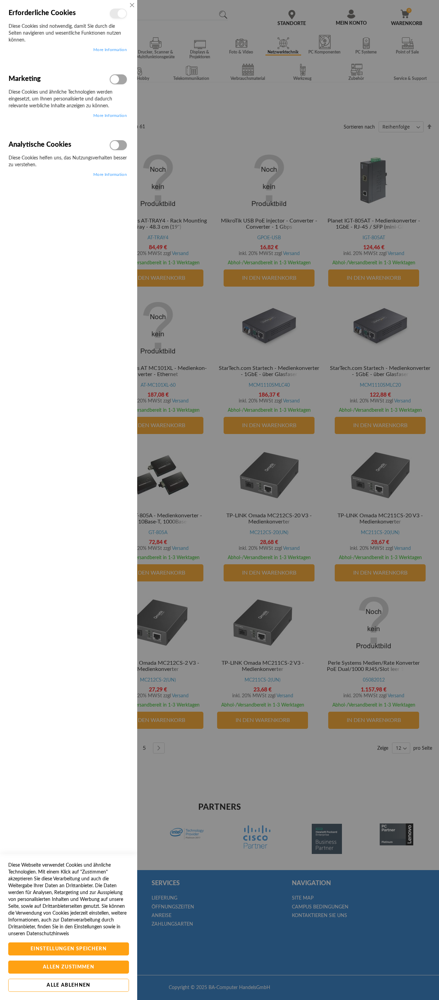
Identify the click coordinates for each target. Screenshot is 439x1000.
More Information (110, 50)
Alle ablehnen (69, 985)
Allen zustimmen (68, 967)
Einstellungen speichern (69, 949)
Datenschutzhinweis (47, 933)
